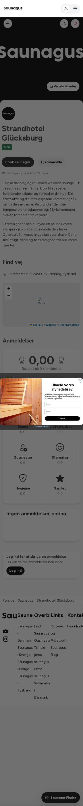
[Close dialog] (80, 380)
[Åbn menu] (70, 9)
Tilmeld (62, 418)
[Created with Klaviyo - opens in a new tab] (41, 426)
